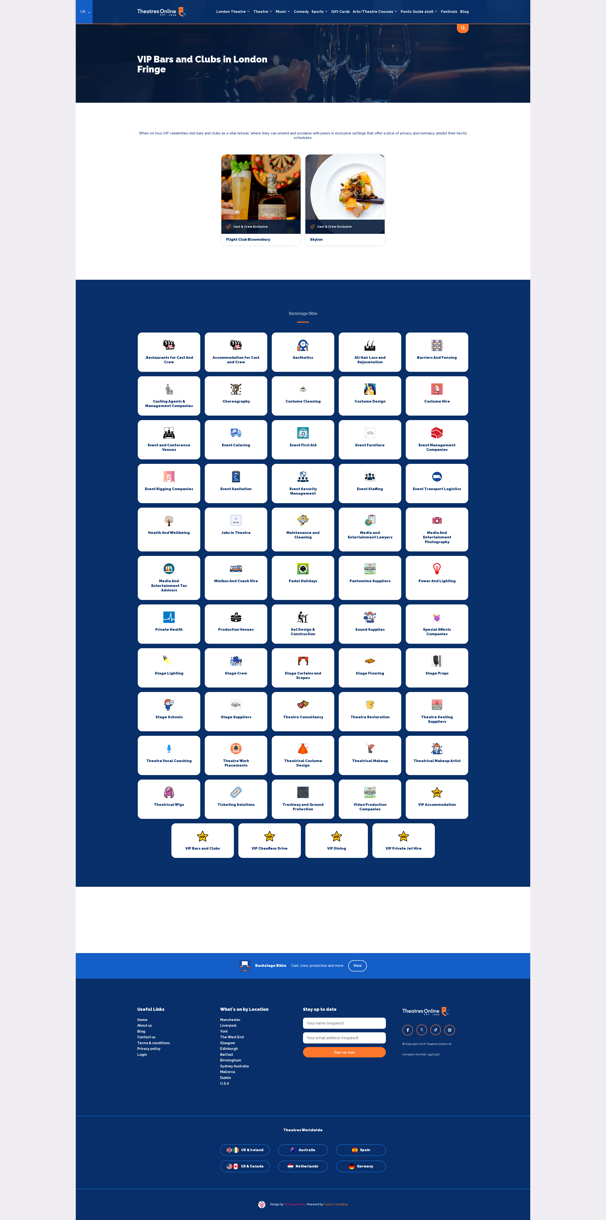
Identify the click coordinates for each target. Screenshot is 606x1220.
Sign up (227, 653)
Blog (464, 11)
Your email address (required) (211, 598)
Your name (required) (204, 623)
